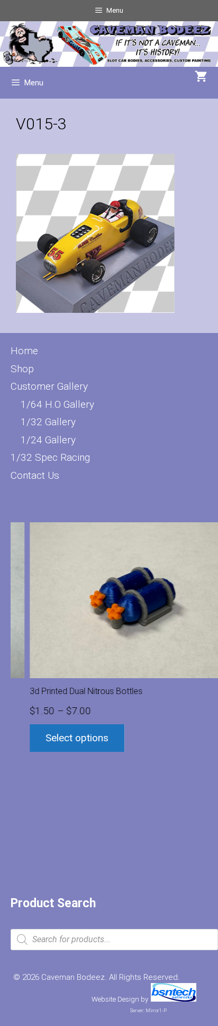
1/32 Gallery (48, 422)
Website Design (115, 999)
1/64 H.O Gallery (57, 404)
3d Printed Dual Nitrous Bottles (69, 691)
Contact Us (35, 475)
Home (24, 351)
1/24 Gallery (48, 440)
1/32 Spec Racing (50, 457)
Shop (22, 369)
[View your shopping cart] (201, 77)
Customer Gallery (49, 386)
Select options (60, 738)
